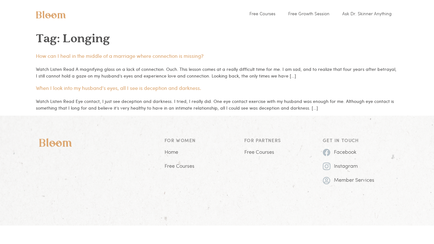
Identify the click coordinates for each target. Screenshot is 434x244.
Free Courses (262, 14)
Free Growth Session (308, 14)
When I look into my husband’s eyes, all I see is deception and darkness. (118, 88)
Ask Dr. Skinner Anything (367, 14)
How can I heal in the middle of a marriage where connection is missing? (120, 55)
